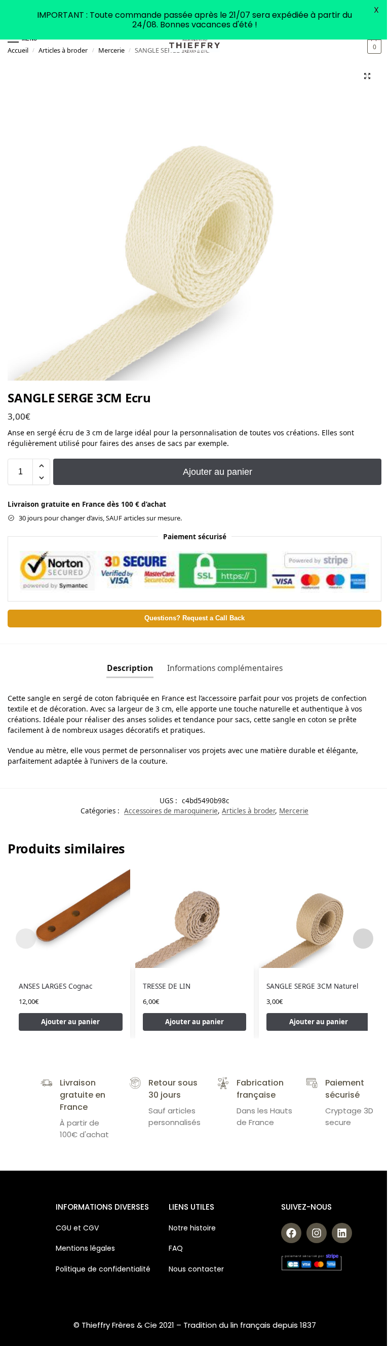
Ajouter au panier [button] (70, 1021)
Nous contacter (196, 1269)
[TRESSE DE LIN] (194, 917)
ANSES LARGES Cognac (56, 986)
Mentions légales (85, 1248)
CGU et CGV (77, 1228)
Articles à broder (63, 50)
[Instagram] (316, 1233)
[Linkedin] (342, 1233)
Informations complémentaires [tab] (225, 668)
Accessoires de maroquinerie (171, 810)
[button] (373, 47)
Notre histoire (193, 1228)
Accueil (18, 50)
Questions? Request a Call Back (194, 618)
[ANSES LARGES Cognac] (70, 917)
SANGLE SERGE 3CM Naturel (312, 986)
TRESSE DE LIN (166, 986)
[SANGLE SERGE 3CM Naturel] (318, 917)
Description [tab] (130, 668)
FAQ (176, 1248)
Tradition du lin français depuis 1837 (249, 1325)
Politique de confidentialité (103, 1269)
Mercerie (111, 50)
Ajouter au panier (217, 472)
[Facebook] (291, 1233)
